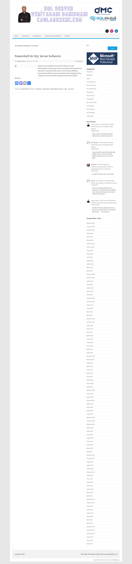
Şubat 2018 (90, 438)
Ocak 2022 (90, 339)
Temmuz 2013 (91, 530)
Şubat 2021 (90, 373)
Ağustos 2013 (91, 526)
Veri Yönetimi (91, 112)
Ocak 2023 (90, 308)
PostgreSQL (90, 99)
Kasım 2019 (90, 397)
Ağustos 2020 (91, 390)
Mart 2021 (90, 370)
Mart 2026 (90, 237)
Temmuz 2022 (91, 322)
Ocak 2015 (90, 485)
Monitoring (90, 92)
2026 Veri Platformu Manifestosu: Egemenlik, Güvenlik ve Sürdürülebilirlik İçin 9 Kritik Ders (102, 167)
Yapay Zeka (90, 116)
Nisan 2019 (90, 407)
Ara (88, 45)
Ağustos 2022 (91, 318)
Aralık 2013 (90, 513)
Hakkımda (25, 36)
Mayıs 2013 (90, 537)
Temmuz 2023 (91, 298)
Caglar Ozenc (21, 61)
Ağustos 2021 (91, 356)
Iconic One (97, 560)
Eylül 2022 (90, 315)
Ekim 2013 (90, 520)
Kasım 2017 (90, 448)
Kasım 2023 (90, 291)
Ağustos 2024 (91, 274)
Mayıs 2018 (90, 428)
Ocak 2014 (90, 509)
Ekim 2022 (90, 312)
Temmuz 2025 (91, 243)
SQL (65, 89)
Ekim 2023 (90, 295)
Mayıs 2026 (90, 233)
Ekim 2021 (90, 349)
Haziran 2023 (90, 301)
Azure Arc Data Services (53, 36)
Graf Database (91, 82)
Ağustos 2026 (91, 223)
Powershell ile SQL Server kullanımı (38, 56)
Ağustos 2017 (91, 455)
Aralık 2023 (90, 288)
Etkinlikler (90, 75)
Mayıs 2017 (90, 462)
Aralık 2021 (90, 342)
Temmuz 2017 (91, 458)
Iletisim (67, 36)
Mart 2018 (90, 434)
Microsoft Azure (91, 85)
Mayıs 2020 (90, 393)
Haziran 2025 (90, 247)
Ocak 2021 (90, 376)
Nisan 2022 (90, 329)
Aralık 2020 (90, 380)
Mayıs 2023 (90, 305)
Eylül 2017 (90, 451)
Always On (90, 71)
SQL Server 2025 (92, 102)
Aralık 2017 (90, 445)
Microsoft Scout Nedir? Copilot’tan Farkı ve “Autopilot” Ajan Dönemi (102, 126)
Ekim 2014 (90, 492)
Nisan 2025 (90, 254)
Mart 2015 (90, 479)
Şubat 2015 (90, 482)
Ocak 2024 (90, 284)
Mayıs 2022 (90, 325)
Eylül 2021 (90, 353)
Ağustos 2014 (91, 499)
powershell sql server (56, 89)
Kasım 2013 (90, 516)
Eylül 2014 (90, 496)
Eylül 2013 (90, 523)
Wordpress (116, 560)
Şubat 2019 (90, 410)
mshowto (38, 89)
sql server (71, 89)
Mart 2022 (90, 332)
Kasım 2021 (90, 346)
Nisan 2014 (90, 506)
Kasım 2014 (90, 489)
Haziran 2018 (90, 424)
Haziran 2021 (90, 359)
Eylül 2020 (90, 387)
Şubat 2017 (90, 465)
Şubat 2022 (90, 335)
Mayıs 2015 (90, 475)
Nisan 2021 (90, 366)
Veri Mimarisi (90, 109)
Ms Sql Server (25, 89)
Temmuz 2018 (91, 421)
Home (16, 36)
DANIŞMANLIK (37, 36)
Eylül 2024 (90, 271)
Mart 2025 (90, 257)
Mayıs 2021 (90, 363)
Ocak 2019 (90, 414)
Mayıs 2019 (90, 404)
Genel (88, 78)
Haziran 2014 (90, 503)
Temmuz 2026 (91, 226)
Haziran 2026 (90, 230)
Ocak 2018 (90, 441)
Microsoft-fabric (91, 89)
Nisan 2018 (90, 431)
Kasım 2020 (90, 383)
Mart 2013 (90, 544)
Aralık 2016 (90, 469)
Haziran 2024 (90, 277)
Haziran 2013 (90, 533)
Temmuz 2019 (91, 400)
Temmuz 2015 (91, 472)
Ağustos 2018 (91, 417)
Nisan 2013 (90, 540)
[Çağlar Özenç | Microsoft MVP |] (66, 22)
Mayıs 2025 (90, 250)
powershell (45, 89)
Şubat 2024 (90, 281)
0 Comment (79, 61)
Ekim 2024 (90, 267)
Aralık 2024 (90, 264)
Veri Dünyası (90, 106)
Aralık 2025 (90, 240)
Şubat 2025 (90, 260)
